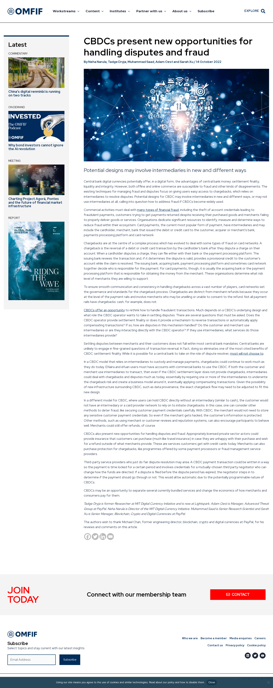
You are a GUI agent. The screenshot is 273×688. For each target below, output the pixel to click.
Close (211, 682)
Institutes (118, 11)
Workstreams (64, 11)
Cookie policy (256, 645)
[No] (268, 682)
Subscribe (206, 11)
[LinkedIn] (248, 656)
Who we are (190, 638)
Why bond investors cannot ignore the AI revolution (35, 147)
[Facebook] (87, 536)
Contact (241, 594)
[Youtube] (263, 656)
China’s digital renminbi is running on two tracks (34, 93)
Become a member (214, 638)
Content (93, 11)
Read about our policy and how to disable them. (177, 682)
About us (180, 11)
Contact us (215, 645)
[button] (77, 11)
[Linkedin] (102, 536)
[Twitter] (95, 536)
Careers (260, 638)
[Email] (110, 536)
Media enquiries (241, 638)
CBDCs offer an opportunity (104, 310)
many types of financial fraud (158, 210)
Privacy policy (235, 645)
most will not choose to (246, 354)
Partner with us (149, 11)
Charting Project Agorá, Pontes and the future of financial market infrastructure (35, 202)
